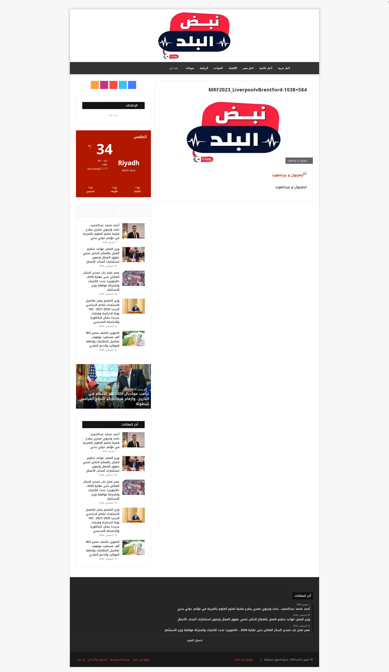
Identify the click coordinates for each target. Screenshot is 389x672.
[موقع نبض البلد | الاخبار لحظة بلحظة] (194, 35)
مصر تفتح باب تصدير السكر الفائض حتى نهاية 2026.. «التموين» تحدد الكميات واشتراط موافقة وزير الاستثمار (101, 281)
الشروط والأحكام (97, 659)
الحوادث (218, 68)
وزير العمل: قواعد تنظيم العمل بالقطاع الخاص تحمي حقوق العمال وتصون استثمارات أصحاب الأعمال (101, 255)
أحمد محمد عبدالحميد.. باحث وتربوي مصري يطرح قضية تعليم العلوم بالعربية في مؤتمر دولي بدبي (101, 232)
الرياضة (204, 68)
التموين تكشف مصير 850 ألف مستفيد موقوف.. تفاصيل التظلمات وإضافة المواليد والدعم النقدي (102, 339)
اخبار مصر (248, 68)
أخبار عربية (284, 68)
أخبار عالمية (265, 68)
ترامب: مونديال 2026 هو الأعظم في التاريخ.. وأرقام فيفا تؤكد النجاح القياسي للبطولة (114, 398)
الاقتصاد (233, 68)
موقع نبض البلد (141, 659)
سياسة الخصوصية (120, 659)
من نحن (81, 659)
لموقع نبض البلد (243, 659)
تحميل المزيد (195, 640)
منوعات (190, 68)
